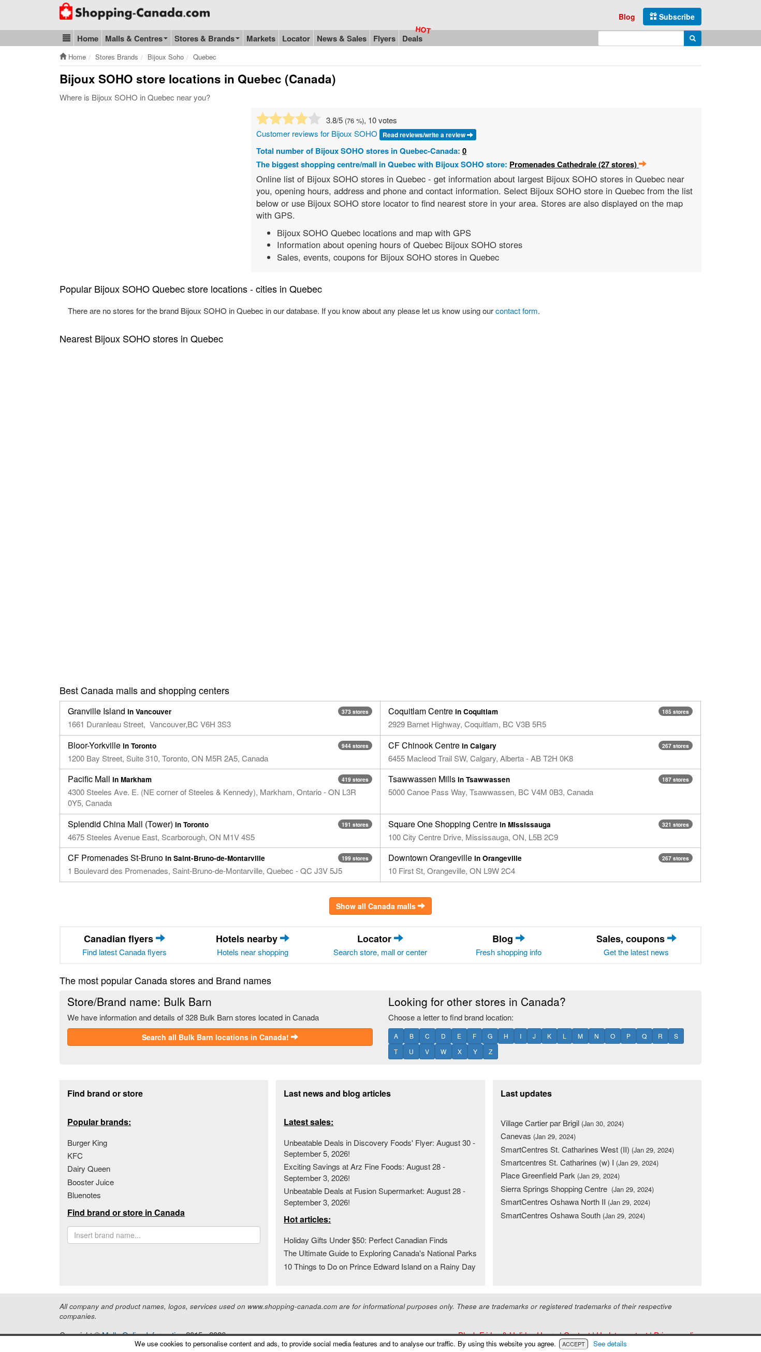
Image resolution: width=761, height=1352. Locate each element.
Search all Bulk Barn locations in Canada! (216, 1037)
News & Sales (342, 38)
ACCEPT (573, 1344)
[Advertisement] (146, 185)
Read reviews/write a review (425, 134)
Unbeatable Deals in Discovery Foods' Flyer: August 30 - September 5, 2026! (379, 1148)
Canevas (538, 1135)
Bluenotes (84, 1194)
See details (610, 1343)
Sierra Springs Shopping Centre (577, 1188)
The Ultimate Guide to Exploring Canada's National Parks (380, 1252)
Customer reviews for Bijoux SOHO (316, 133)
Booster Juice (90, 1181)
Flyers (384, 38)
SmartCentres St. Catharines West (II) (587, 1149)
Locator (296, 38)
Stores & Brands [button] (204, 38)
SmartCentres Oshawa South (573, 1215)
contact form (516, 310)
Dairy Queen (88, 1168)
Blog (627, 16)
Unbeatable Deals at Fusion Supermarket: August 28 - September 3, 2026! (374, 1196)
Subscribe (676, 16)
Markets (260, 38)
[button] (67, 38)
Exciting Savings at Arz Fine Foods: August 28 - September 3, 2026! (364, 1172)
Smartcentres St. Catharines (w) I (579, 1162)
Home (87, 38)
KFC (75, 1155)
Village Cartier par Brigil (562, 1122)
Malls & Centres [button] (134, 38)
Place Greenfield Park (560, 1175)
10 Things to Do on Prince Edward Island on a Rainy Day (380, 1266)
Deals (412, 38)
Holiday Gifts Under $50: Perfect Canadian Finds (366, 1239)
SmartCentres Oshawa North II (575, 1201)
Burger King (87, 1142)
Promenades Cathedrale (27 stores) (574, 164)
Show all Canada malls (377, 906)
